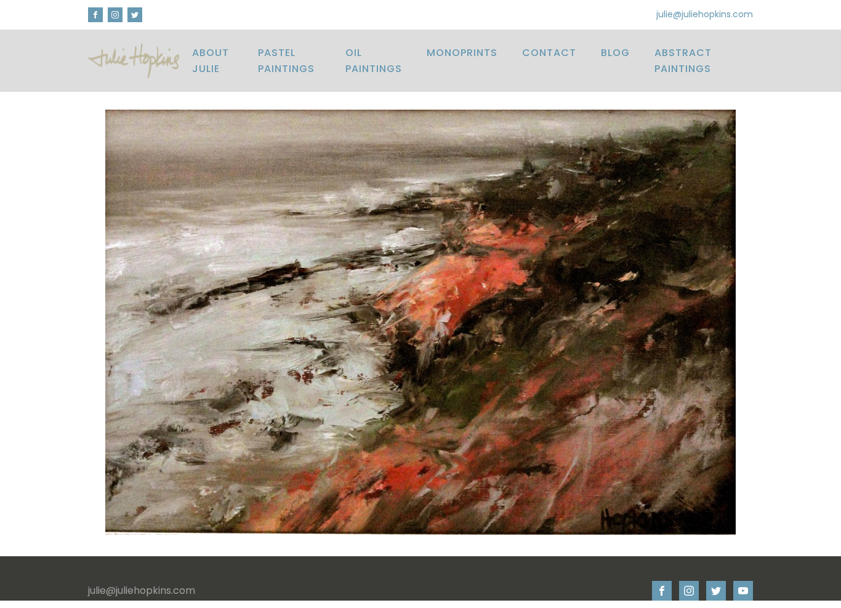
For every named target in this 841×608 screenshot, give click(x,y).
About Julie (210, 61)
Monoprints (462, 53)
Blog (615, 53)
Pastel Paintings (286, 61)
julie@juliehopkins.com (704, 14)
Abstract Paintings (683, 61)
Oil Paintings (373, 61)
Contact (549, 53)
